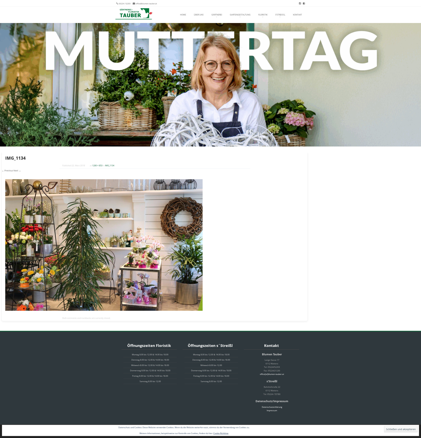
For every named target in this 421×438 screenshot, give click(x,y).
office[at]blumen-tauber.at (272, 374)
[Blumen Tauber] (133, 14)
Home (183, 14)
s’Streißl (280, 14)
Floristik (262, 14)
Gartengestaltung (240, 14)
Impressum (272, 410)
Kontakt (297, 14)
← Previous (7, 170)
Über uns (199, 14)
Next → (17, 170)
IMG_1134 (109, 165)
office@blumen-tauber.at (146, 3)
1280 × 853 (97, 165)
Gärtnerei (216, 14)
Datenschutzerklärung (272, 407)
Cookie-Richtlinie (220, 433)
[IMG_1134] (104, 309)
